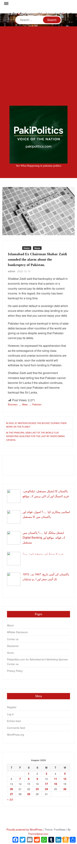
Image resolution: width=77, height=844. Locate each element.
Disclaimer (13, 646)
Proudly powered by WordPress (24, 829)
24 (46, 789)
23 (37, 789)
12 (64, 779)
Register (11, 707)
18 (55, 784)
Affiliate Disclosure (17, 632)
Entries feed (14, 721)
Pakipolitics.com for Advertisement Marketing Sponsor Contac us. (37, 662)
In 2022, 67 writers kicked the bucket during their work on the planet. (36, 424)
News (37, 248)
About (10, 625)
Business (14, 248)
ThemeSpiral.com (38, 834)
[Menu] (5, 3)
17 (46, 784)
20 (11, 789)
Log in (10, 714)
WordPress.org (15, 734)
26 (64, 789)
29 (28, 794)
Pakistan (36, 404)
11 (55, 779)
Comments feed (16, 728)
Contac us (12, 639)
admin (11, 271)
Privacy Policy (15, 671)
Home (27, 248)
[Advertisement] (38, 66)
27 (11, 794)
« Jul (10, 799)
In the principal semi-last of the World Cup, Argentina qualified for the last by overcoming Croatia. (35, 436)
